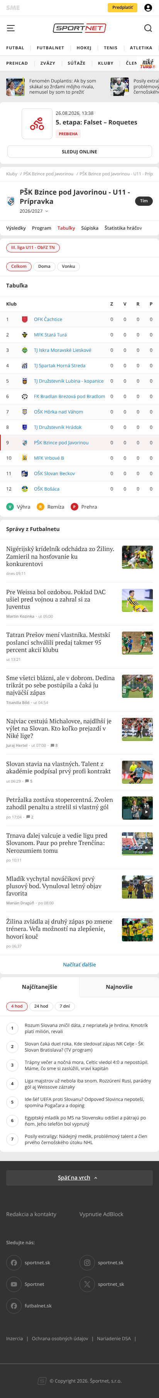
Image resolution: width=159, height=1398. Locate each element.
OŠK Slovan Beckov (54, 473)
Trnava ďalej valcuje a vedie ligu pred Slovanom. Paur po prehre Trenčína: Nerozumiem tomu (56, 843)
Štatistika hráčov (123, 228)
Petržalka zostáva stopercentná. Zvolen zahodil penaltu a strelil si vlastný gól (59, 803)
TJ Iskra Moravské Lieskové (62, 350)
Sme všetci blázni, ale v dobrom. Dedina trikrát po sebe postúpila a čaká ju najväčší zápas (60, 686)
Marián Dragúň (20, 903)
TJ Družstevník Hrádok (57, 427)
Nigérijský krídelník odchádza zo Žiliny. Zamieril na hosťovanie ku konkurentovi (60, 557)
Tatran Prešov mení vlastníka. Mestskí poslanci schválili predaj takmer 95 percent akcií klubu (58, 643)
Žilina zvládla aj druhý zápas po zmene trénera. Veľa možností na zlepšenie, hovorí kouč (59, 929)
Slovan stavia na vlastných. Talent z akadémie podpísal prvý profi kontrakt (58, 768)
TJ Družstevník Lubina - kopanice (69, 381)
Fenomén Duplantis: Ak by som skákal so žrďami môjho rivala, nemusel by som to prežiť (62, 86)
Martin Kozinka (20, 616)
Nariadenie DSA (114, 1338)
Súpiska (89, 228)
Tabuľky (66, 228)
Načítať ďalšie (79, 964)
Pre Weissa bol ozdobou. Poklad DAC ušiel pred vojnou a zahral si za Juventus (56, 600)
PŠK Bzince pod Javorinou (49, 174)
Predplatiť (122, 7)
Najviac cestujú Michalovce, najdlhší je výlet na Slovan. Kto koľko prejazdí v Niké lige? (59, 729)
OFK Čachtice (48, 319)
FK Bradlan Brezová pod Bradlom (69, 396)
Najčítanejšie (39, 987)
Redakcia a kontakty (31, 1214)
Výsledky (16, 228)
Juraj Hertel (16, 745)
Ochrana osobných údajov (60, 1338)
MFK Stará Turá (50, 334)
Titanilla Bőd (17, 702)
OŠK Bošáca (46, 489)
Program (41, 228)
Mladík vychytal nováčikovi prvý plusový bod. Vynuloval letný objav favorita (53, 886)
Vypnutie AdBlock (101, 1214)
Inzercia (14, 1338)
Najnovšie (119, 987)
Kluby (11, 174)
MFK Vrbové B (49, 458)
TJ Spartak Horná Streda (59, 365)
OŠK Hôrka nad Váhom (58, 411)
